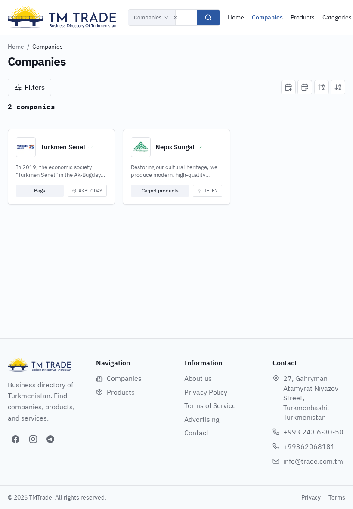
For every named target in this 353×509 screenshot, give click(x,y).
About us (198, 378)
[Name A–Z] (321, 87)
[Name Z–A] (338, 87)
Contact (196, 432)
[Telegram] (50, 439)
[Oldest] (304, 87)
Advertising (201, 419)
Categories (337, 17)
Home (236, 17)
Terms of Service (210, 405)
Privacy (311, 497)
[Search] (208, 17)
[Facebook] (15, 439)
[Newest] (288, 87)
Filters (35, 87)
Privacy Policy (205, 392)
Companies (147, 17)
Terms (336, 497)
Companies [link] (47, 46)
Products (303, 17)
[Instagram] (33, 439)
